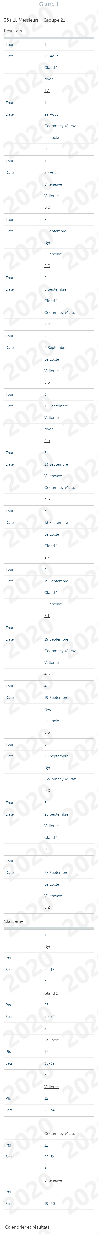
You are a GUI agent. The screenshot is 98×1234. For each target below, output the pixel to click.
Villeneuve (53, 1180)
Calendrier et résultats (27, 1227)
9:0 (47, 266)
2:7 (47, 557)
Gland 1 (51, 993)
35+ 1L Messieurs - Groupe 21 (34, 20)
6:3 (47, 382)
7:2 (47, 324)
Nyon (49, 947)
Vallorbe (51, 1087)
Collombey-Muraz (60, 1134)
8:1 (47, 616)
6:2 (47, 907)
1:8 (47, 91)
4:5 (47, 441)
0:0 (47, 149)
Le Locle (51, 1040)
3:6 (47, 499)
